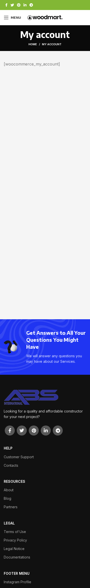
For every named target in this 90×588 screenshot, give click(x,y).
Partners (11, 507)
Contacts (11, 465)
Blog (7, 498)
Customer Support (19, 457)
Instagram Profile (17, 582)
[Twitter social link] (12, 5)
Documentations (17, 557)
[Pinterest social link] (19, 5)
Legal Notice (14, 548)
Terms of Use (15, 532)
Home (32, 44)
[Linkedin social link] (25, 5)
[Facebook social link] (6, 5)
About (9, 490)
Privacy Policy (15, 540)
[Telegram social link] (31, 5)
